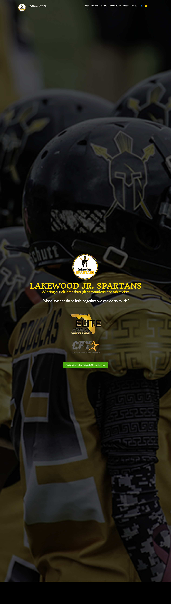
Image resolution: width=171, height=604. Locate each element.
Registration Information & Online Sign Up (85, 365)
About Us (94, 5)
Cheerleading (115, 5)
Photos (126, 5)
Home (87, 5)
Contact (134, 5)
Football (104, 5)
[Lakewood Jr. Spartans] (22, 10)
